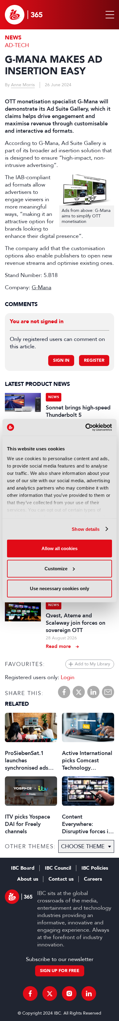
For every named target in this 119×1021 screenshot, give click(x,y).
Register (94, 360)
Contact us (61, 879)
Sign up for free (59, 971)
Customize (56, 568)
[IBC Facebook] (30, 993)
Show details (85, 528)
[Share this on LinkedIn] (93, 692)
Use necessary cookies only (59, 588)
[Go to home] (23, 14)
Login (67, 677)
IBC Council (58, 868)
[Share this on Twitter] (79, 692)
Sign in (61, 360)
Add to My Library (92, 664)
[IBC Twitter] (49, 993)
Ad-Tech (17, 45)
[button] (108, 14)
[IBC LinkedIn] (88, 993)
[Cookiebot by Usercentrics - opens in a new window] (85, 427)
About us (27, 879)
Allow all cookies (59, 548)
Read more (58, 646)
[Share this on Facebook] (64, 692)
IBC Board (22, 868)
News (13, 38)
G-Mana (41, 287)
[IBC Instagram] (69, 993)
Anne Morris (23, 85)
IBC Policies (94, 868)
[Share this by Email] (108, 692)
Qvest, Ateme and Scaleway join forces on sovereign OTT (75, 623)
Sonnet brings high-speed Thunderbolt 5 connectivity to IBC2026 (78, 415)
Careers (93, 879)
